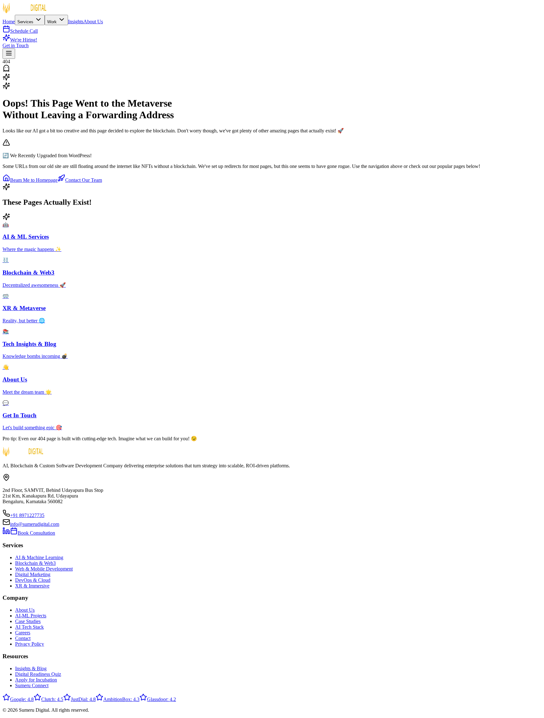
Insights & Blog (31, 668)
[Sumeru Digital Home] (25, 11)
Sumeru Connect (31, 685)
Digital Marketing (32, 574)
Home (9, 21)
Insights (75, 21)
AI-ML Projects (30, 615)
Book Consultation (36, 533)
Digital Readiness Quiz (38, 674)
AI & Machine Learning (39, 557)
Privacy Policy (29, 644)
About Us (93, 21)
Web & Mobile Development (44, 568)
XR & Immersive (32, 585)
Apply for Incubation (36, 679)
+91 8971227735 (27, 515)
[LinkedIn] (6, 533)
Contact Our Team (83, 180)
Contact (23, 638)
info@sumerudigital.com (34, 524)
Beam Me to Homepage (34, 180)
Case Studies (28, 621)
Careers (22, 632)
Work (52, 21)
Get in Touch (16, 45)
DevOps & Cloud (32, 580)
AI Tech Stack (29, 627)
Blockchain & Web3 (35, 563)
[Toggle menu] (9, 53)
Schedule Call (24, 31)
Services (26, 21)
